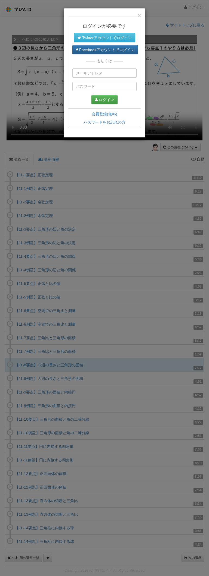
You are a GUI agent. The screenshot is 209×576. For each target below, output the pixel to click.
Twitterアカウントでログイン (106, 38)
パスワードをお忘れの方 (104, 122)
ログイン (106, 99)
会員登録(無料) (104, 114)
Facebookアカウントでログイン (106, 50)
